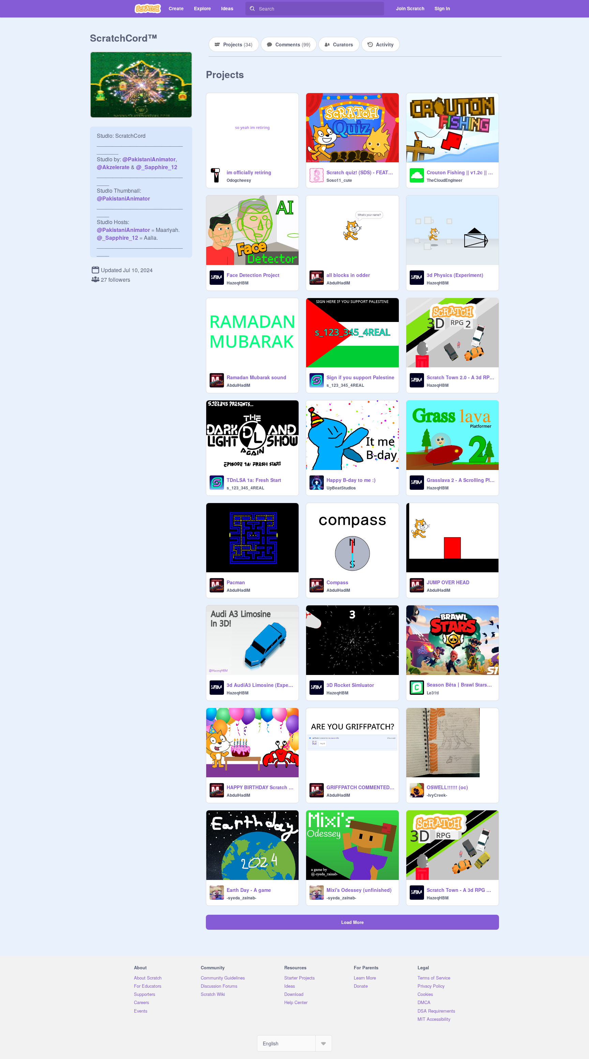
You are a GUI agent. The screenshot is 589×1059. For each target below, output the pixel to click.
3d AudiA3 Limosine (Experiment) (260, 684)
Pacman (236, 582)
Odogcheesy (239, 180)
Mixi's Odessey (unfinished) (359, 889)
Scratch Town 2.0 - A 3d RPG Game (461, 377)
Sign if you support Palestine (360, 377)
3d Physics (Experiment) (455, 274)
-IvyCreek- (437, 795)
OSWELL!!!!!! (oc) (447, 787)
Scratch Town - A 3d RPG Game (461, 889)
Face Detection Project (253, 274)
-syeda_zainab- (241, 898)
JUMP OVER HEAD (448, 582)
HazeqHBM (237, 283)
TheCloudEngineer (445, 180)
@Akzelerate (113, 167)
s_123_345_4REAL (345, 385)
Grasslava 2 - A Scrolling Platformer (461, 479)
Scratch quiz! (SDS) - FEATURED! (360, 172)
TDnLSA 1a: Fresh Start (254, 479)
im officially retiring (249, 172)
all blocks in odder (348, 274)
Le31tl (433, 693)
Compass (337, 582)
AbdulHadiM (338, 283)
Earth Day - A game (249, 889)
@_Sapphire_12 (156, 167)
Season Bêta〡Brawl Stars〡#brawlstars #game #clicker (461, 684)
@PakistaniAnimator (149, 159)
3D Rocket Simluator (350, 684)
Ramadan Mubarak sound (256, 377)
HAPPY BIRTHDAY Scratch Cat (260, 787)
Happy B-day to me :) (351, 479)
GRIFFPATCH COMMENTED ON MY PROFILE (360, 787)
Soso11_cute (339, 180)
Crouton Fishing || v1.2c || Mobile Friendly (461, 172)
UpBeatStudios (341, 488)
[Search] (252, 8)
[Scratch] (148, 8)
